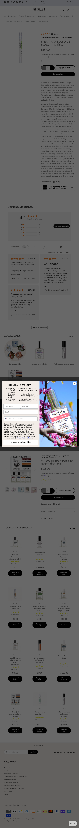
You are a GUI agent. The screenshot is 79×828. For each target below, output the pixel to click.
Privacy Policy (21, 438)
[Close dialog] (74, 383)
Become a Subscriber (21, 442)
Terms (30, 438)
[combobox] (7, 418)
